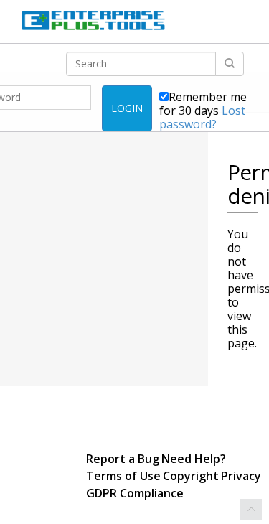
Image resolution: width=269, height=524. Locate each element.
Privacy (241, 476)
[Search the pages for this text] (229, 64)
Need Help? (193, 459)
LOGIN (127, 108)
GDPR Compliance (135, 493)
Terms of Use (123, 476)
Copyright (191, 476)
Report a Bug (122, 459)
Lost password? (202, 117)
